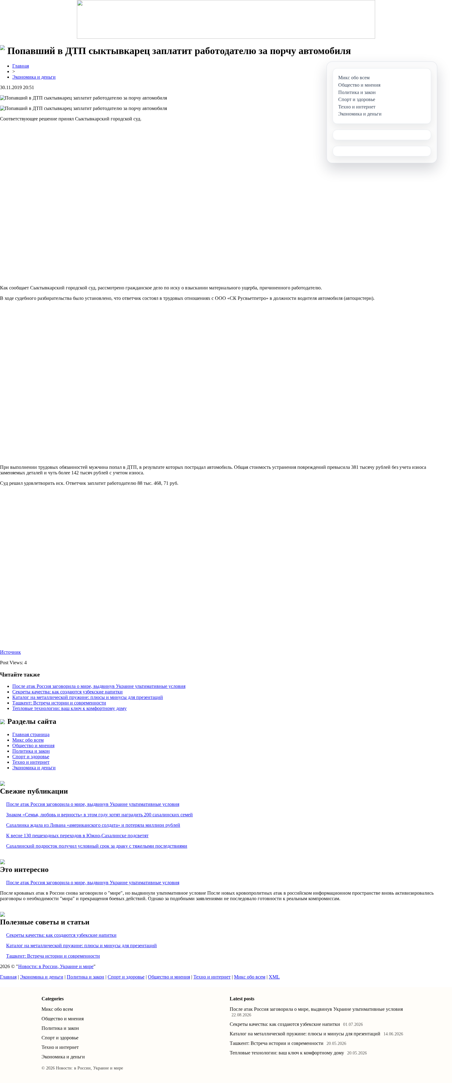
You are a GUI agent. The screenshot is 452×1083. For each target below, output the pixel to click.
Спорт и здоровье (30, 756)
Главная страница (31, 734)
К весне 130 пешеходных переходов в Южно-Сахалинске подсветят (77, 835)
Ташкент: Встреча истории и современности (59, 702)
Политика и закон (31, 751)
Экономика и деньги (34, 77)
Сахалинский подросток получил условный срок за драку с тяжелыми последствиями (96, 846)
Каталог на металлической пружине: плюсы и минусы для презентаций (87, 697)
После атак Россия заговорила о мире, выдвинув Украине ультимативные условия (98, 686)
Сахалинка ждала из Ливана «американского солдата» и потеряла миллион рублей (93, 825)
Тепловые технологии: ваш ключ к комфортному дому (69, 708)
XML (274, 976)
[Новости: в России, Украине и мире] (226, 19)
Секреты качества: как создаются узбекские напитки (67, 691)
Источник (10, 652)
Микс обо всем (28, 740)
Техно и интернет (31, 762)
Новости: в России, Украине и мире (55, 966)
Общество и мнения (33, 745)
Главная (20, 66)
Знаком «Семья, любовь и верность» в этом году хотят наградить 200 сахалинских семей (99, 814)
